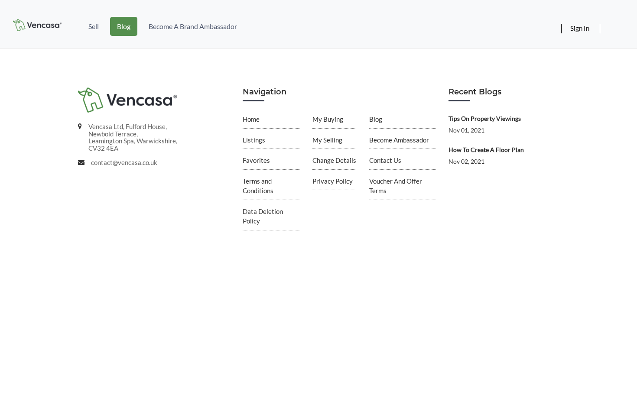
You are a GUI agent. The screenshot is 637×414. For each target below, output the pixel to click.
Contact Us (385, 160)
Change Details (334, 160)
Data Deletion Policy (263, 216)
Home (251, 119)
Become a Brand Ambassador (193, 26)
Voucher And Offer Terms (395, 186)
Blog (123, 26)
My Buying (327, 119)
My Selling (327, 140)
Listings (254, 140)
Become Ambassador (399, 140)
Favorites (256, 160)
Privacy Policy (332, 181)
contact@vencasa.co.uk (124, 162)
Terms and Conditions (258, 186)
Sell (93, 26)
